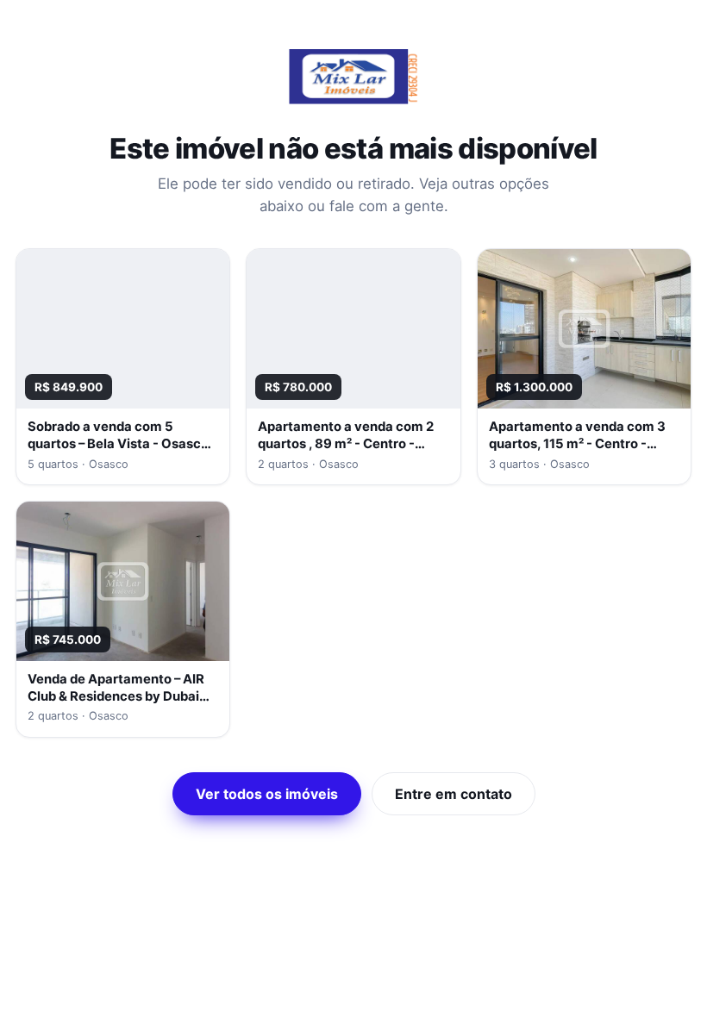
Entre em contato (453, 793)
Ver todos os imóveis (267, 793)
